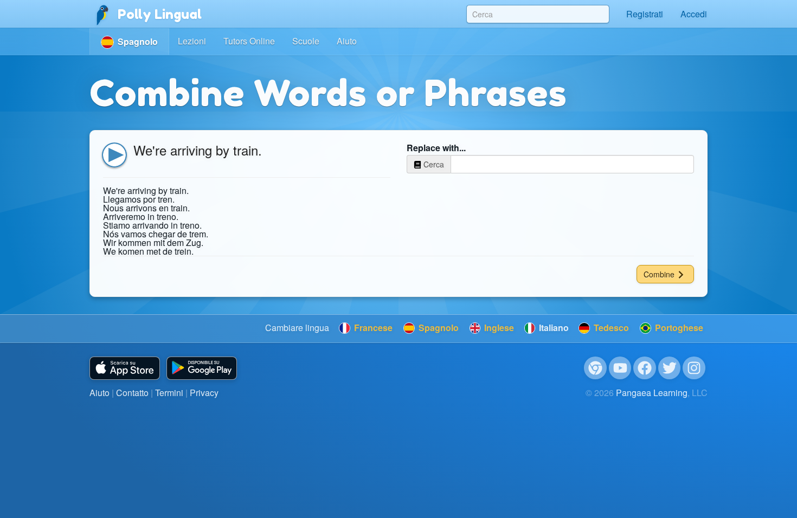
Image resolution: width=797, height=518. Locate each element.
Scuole (305, 41)
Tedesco (610, 327)
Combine (660, 274)
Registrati (644, 14)
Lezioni (192, 41)
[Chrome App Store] (595, 368)
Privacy (204, 392)
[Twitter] (669, 368)
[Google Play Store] (201, 368)
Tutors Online (249, 41)
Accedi (693, 14)
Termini (169, 392)
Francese (372, 327)
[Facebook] (644, 368)
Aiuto (347, 41)
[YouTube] (620, 368)
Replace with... (436, 148)
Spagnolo (437, 327)
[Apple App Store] (124, 368)
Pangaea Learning (651, 392)
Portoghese (678, 327)
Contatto (132, 392)
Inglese (498, 327)
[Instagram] (694, 368)
